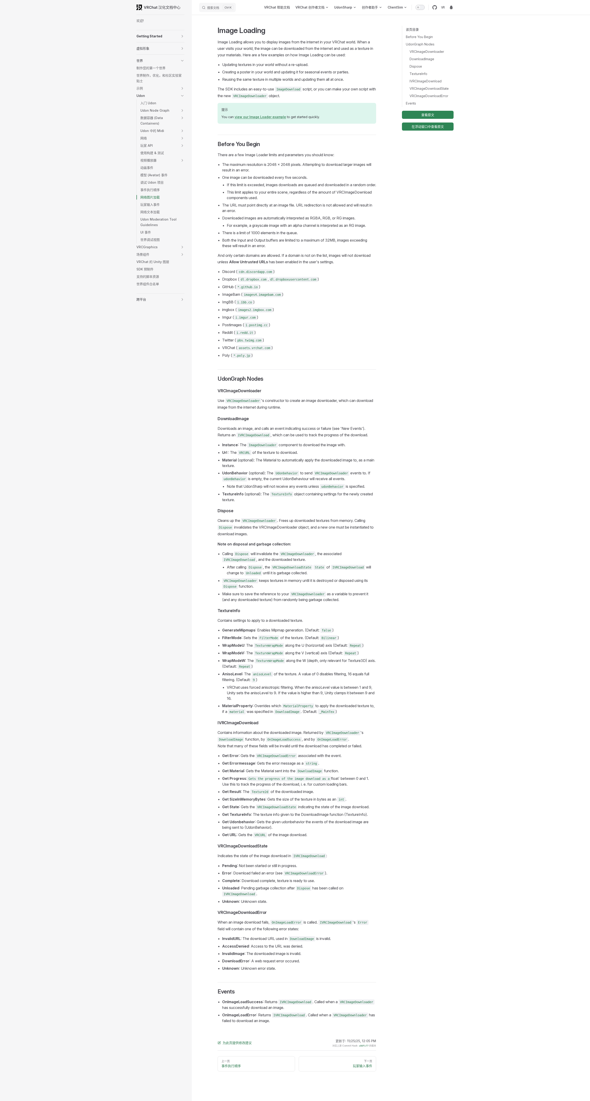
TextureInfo (418, 74)
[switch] (420, 7)
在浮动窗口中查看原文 (428, 127)
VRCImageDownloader (427, 52)
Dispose (416, 66)
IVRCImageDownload (426, 81)
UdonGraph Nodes (420, 44)
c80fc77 (364, 1045)
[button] (182, 36)
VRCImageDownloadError (429, 96)
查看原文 (427, 115)
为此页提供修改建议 (237, 1043)
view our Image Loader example (260, 117)
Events (411, 103)
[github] (435, 7)
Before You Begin (419, 37)
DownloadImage (422, 59)
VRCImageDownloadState (429, 88)
